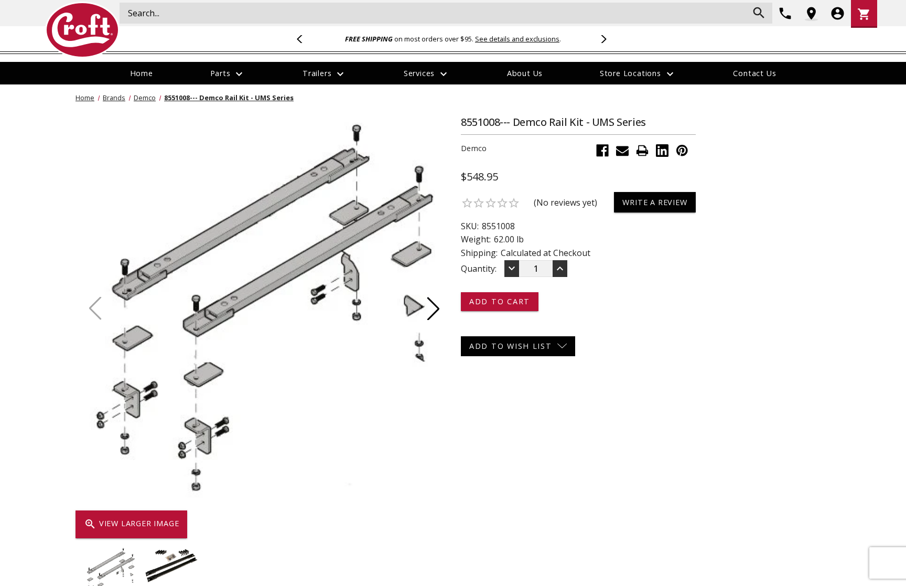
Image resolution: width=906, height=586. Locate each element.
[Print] (642, 150)
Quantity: (479, 268)
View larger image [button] (131, 524)
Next (601, 39)
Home (141, 73)
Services (427, 74)
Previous (304, 39)
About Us (525, 73)
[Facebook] (602, 150)
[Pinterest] (682, 150)
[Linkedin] (662, 150)
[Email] (622, 150)
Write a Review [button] (654, 202)
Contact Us (754, 73)
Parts (228, 74)
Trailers (325, 74)
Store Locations (638, 74)
